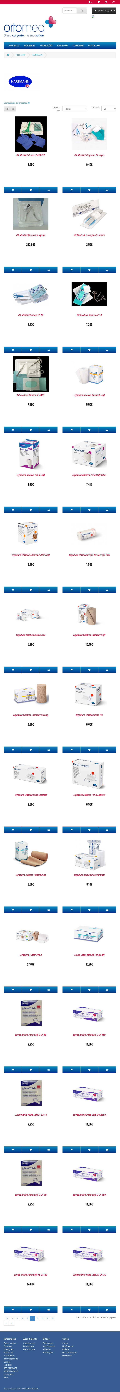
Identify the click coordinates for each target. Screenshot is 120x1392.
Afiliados (47, 1349)
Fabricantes (48, 1343)
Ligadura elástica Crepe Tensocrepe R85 (89, 554)
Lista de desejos (69, 1352)
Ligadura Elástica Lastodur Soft (89, 634)
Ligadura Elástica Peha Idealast (31, 794)
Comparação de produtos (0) (17, 103)
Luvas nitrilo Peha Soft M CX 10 (31, 1114)
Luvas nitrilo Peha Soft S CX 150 (89, 1194)
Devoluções (28, 1346)
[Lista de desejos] (98, 2)
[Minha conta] (89, 2)
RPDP (6, 1377)
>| (12, 1323)
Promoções (48, 1352)
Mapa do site (29, 1349)
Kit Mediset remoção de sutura (89, 234)
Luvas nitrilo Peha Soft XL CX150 (30, 1274)
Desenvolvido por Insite (12, 1389)
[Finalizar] (112, 2)
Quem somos (10, 1343)
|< (7, 1318)
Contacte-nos (29, 1343)
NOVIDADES (29, 45)
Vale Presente (49, 1346)
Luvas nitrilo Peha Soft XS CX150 (89, 1274)
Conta (65, 1343)
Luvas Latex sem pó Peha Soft (89, 954)
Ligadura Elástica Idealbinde (30, 634)
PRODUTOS (14, 45)
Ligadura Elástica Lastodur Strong (30, 714)
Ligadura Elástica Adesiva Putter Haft (31, 554)
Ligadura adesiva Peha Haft (31, 474)
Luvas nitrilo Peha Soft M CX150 (89, 1114)
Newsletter (67, 1355)
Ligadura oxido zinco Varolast (89, 874)
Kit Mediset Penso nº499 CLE (30, 155)
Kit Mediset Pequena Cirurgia (89, 155)
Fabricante (20, 55)
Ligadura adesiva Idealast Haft (89, 394)
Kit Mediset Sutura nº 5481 (30, 394)
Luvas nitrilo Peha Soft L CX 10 (30, 1034)
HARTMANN (37, 55)
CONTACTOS (94, 45)
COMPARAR (77, 45)
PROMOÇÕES (46, 45)
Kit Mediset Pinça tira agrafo (30, 234)
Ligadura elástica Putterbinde (31, 874)
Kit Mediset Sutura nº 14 (89, 314)
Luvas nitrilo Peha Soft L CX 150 (89, 1034)
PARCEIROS (62, 45)
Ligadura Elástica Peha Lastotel (89, 794)
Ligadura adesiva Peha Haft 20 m (89, 474)
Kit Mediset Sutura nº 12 (30, 314)
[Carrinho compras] (105, 2)
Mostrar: (95, 107)
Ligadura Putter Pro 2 (31, 954)
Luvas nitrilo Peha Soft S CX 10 (30, 1194)
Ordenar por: (56, 109)
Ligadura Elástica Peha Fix (89, 714)
